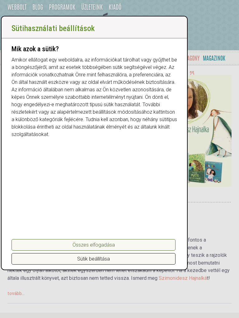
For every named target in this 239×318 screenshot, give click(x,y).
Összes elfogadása (94, 245)
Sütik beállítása (93, 259)
